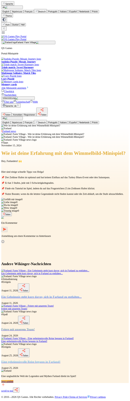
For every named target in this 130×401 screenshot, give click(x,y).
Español (73, 11)
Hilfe (35, 101)
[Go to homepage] (65, 38)
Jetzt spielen (7, 381)
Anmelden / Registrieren (24, 115)
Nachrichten (10, 95)
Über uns (8, 101)
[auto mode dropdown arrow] (4, 20)
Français (29, 11)
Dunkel (15, 25)
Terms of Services (78, 397)
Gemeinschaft (23, 101)
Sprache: (10, 106)
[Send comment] (4, 229)
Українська (17, 11)
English (6, 11)
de (4, 7)
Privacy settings (98, 397)
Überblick (9, 91)
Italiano (63, 11)
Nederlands (84, 11)
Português (53, 11)
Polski (95, 11)
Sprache (9, 4)
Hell (23, 25)
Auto (7, 25)
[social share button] (16, 390)
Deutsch (42, 11)
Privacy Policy (62, 397)
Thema (8, 16)
